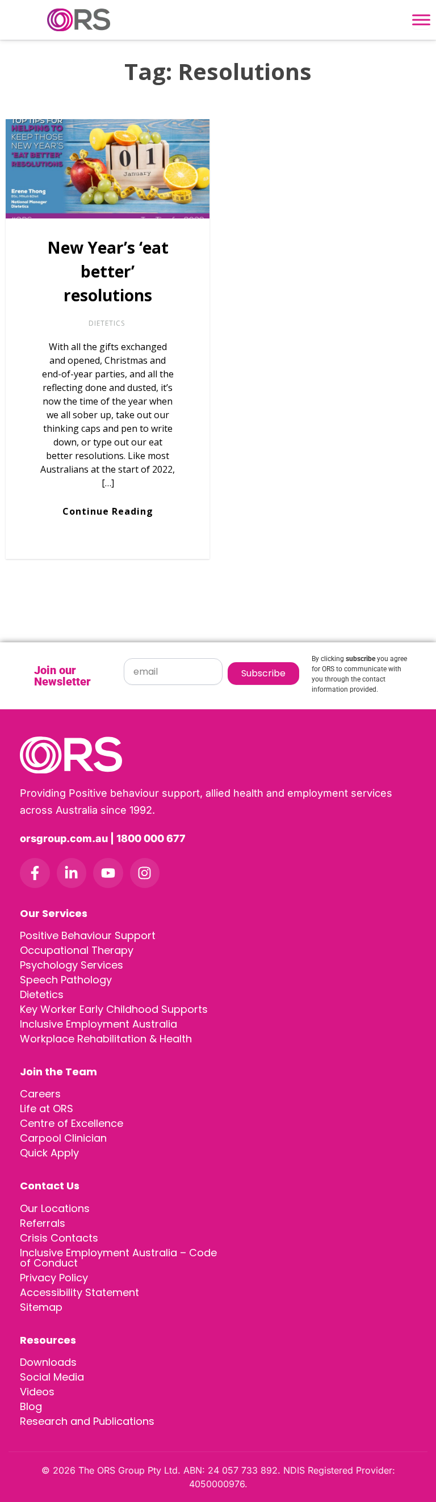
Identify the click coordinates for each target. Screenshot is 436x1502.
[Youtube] (108, 873)
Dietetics (107, 323)
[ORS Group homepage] (218, 755)
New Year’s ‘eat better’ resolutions (108, 271)
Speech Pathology (66, 980)
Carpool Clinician (63, 1138)
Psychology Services (71, 965)
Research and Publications (87, 1421)
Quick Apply (49, 1153)
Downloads (48, 1362)
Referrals (42, 1223)
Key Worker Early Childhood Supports (114, 1009)
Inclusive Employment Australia (98, 1024)
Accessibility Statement (79, 1292)
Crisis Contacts (59, 1238)
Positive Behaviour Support (88, 935)
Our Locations (55, 1208)
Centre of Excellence (71, 1123)
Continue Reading (107, 511)
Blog (31, 1406)
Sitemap (41, 1307)
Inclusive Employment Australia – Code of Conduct (118, 1258)
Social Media (52, 1377)
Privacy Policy (54, 1277)
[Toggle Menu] (421, 20)
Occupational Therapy (76, 950)
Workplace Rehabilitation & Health (106, 1039)
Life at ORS (46, 1108)
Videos (37, 1392)
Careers (40, 1094)
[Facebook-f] (35, 873)
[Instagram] (145, 873)
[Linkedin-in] (72, 873)
